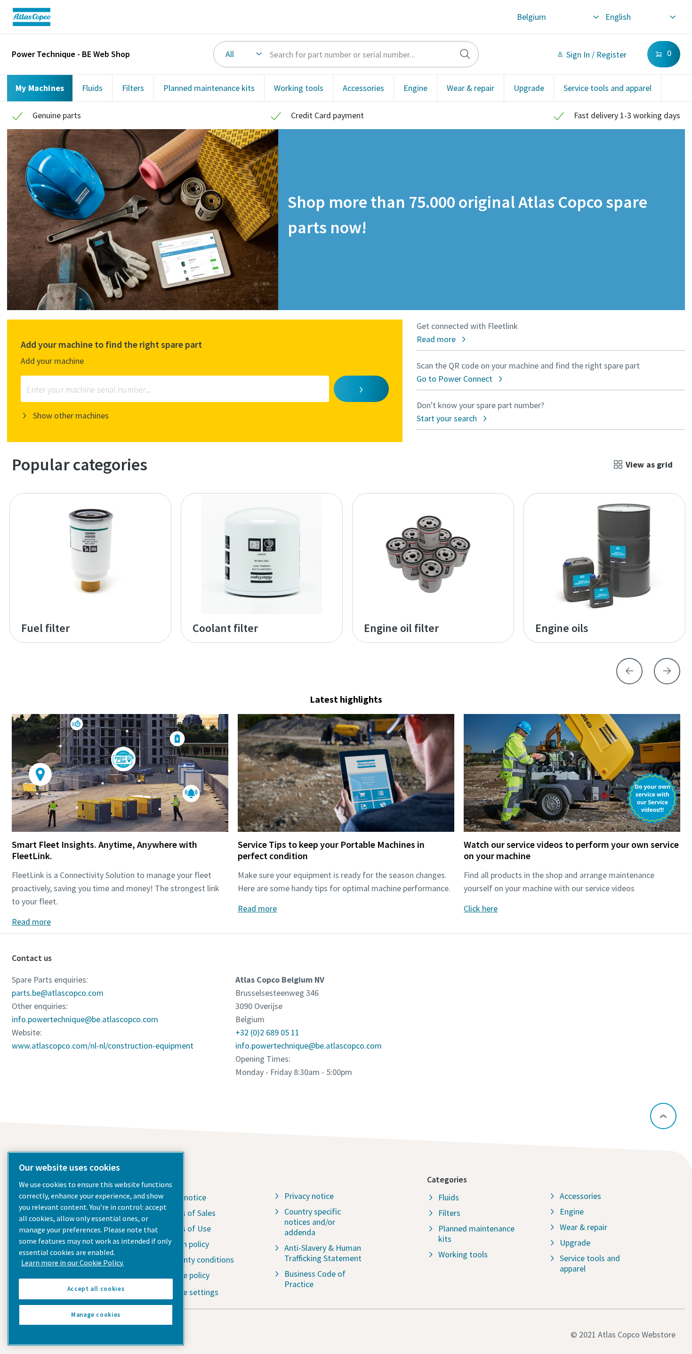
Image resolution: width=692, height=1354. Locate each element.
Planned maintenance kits (209, 87)
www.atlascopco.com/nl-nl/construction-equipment (102, 1045)
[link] (146, 17)
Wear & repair (470, 87)
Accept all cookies (96, 1289)
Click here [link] (481, 908)
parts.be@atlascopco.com (58, 992)
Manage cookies (96, 1315)
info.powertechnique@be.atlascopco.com (85, 1019)
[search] (465, 54)
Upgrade (529, 87)
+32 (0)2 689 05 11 (267, 1032)
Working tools (298, 87)
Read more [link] (31, 921)
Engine (415, 87)
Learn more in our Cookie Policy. (72, 1262)
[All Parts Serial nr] (346, 54)
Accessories (363, 87)
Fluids (92, 87)
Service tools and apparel (607, 87)
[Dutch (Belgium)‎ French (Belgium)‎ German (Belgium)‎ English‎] (639, 17)
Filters (133, 87)
